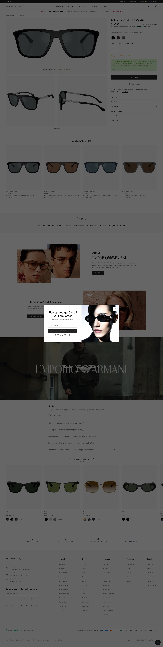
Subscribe (63, 331)
